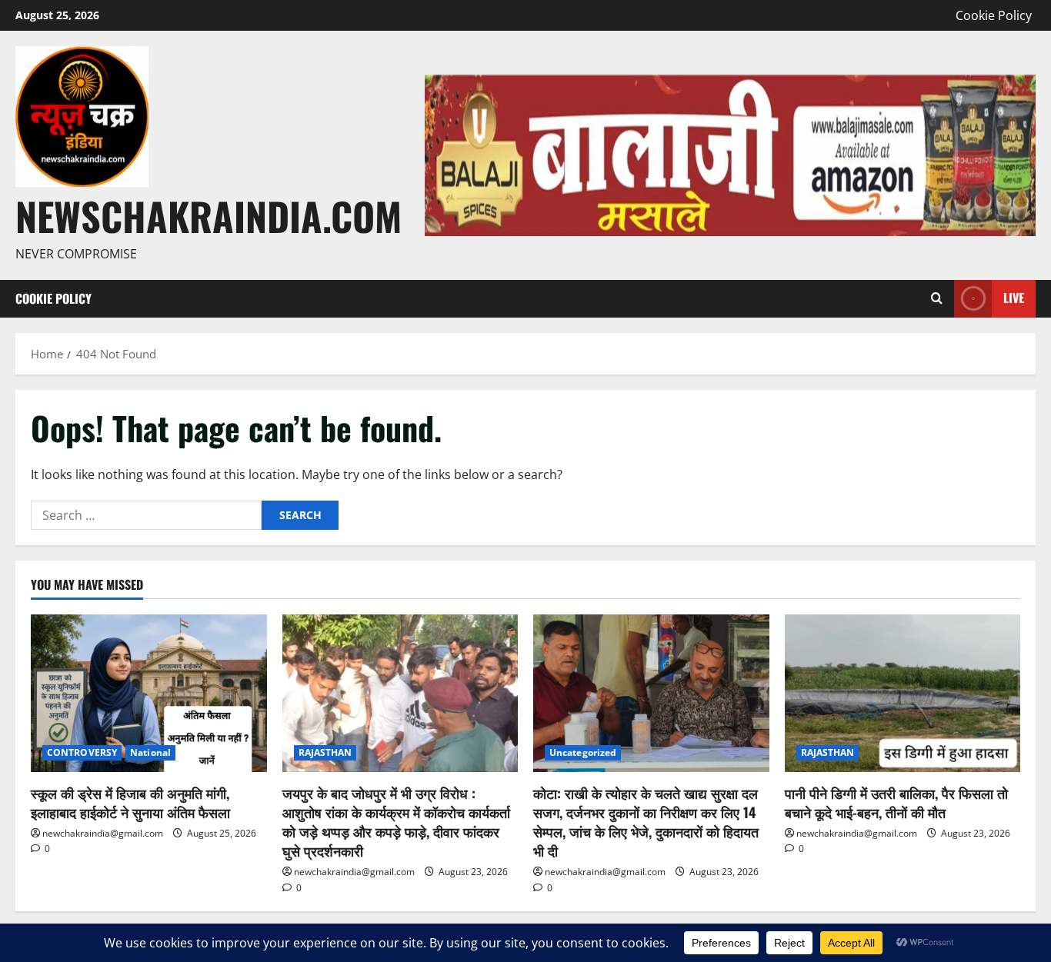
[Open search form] (937, 299)
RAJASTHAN (325, 752)
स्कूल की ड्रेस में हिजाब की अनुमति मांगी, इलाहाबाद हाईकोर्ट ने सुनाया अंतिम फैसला (130, 802)
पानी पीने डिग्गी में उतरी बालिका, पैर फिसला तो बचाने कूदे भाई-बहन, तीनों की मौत (896, 802)
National (150, 752)
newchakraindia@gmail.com (102, 833)
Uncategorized (582, 752)
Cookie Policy (994, 15)
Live (1013, 297)
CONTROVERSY (82, 752)
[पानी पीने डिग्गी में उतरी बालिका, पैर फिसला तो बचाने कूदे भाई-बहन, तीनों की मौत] (903, 692)
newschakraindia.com (208, 215)
